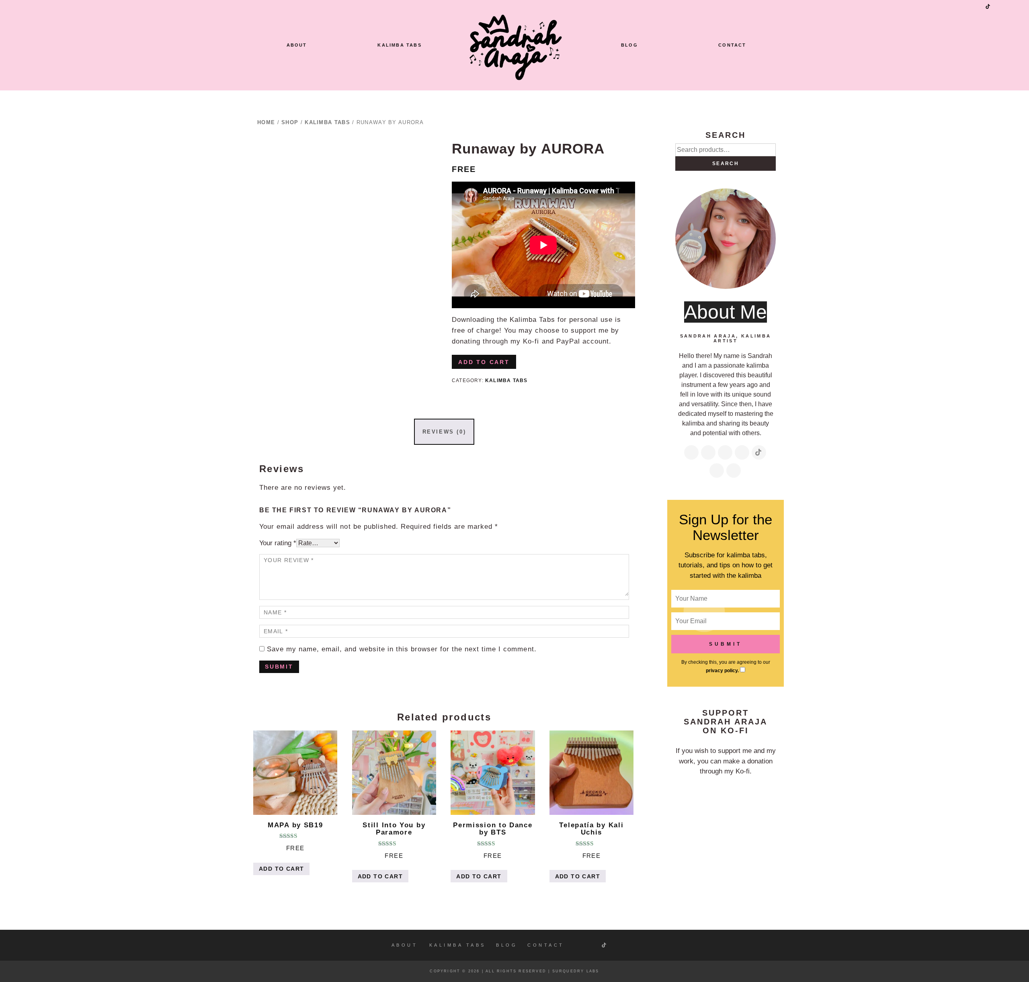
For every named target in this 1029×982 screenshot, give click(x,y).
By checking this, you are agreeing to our (725, 666)
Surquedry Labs (575, 971)
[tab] (444, 431)
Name (275, 613)
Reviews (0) (444, 432)
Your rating (277, 543)
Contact (732, 45)
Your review (289, 560)
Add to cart (484, 362)
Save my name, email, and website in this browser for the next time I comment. (402, 649)
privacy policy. (722, 670)
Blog (629, 45)
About (297, 45)
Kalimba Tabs (399, 45)
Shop (289, 122)
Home (266, 122)
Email (276, 631)
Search (725, 163)
